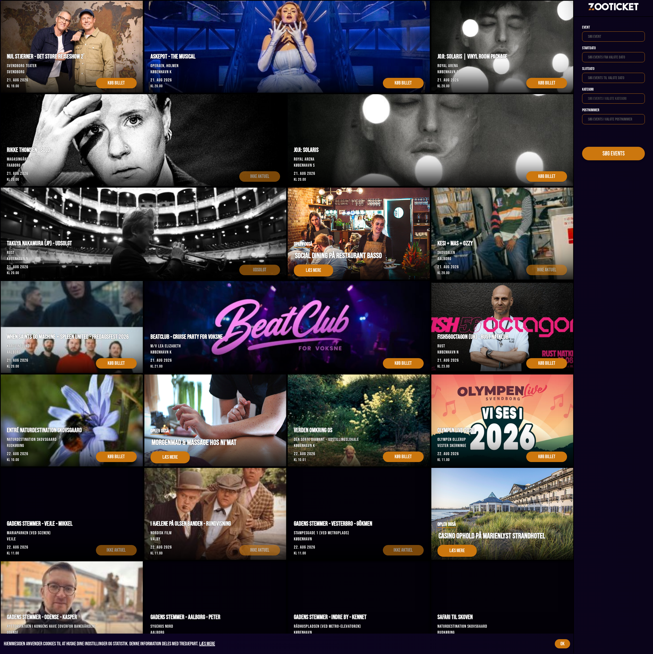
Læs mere (207, 644)
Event (586, 27)
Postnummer (590, 110)
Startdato (589, 48)
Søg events (613, 153)
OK (562, 644)
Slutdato (588, 68)
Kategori (588, 89)
